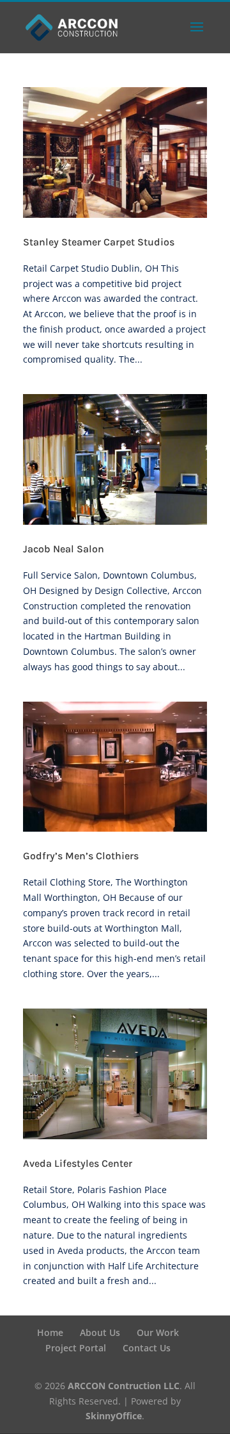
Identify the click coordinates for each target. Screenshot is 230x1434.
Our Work (158, 1332)
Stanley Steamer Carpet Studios (98, 242)
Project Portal (75, 1348)
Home (50, 1332)
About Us (100, 1332)
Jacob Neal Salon (63, 549)
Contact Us (147, 1348)
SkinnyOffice (114, 1416)
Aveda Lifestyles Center (77, 1163)
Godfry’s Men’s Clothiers (81, 856)
